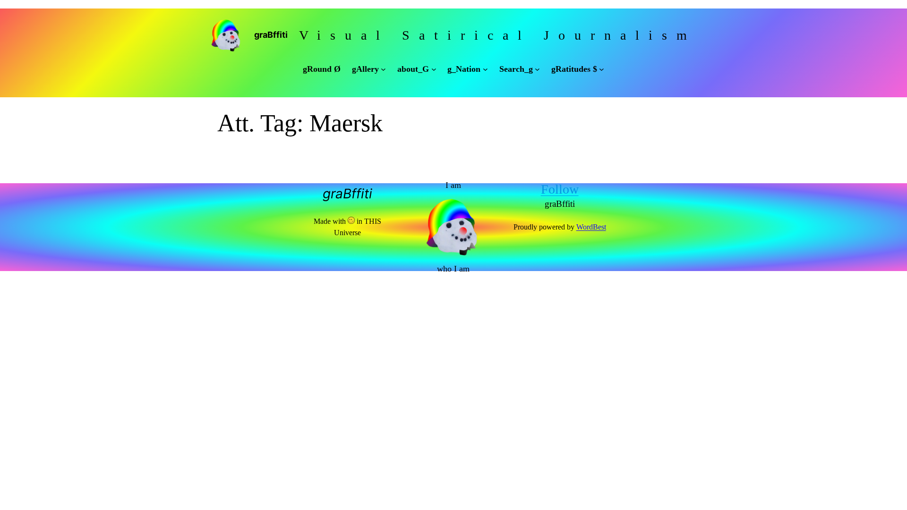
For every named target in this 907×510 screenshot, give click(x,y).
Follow (560, 189)
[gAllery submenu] (383, 69)
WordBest (591, 227)
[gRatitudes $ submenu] (601, 69)
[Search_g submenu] (537, 69)
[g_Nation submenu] (485, 69)
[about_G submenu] (433, 69)
